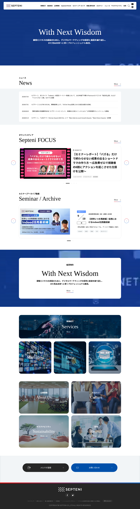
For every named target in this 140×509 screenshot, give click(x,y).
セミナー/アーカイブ (79, 6)
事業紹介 (43, 6)
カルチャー (100, 6)
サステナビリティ (116, 6)
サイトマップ (31, 501)
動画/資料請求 (91, 6)
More (116, 84)
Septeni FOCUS (66, 6)
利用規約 (58, 501)
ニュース (107, 6)
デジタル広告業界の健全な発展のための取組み (89, 501)
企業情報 (57, 6)
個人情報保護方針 (49, 501)
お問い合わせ (94, 467)
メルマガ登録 (45, 467)
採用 (125, 6)
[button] (13, 162)
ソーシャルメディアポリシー (69, 501)
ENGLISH (108, 501)
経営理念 (50, 6)
